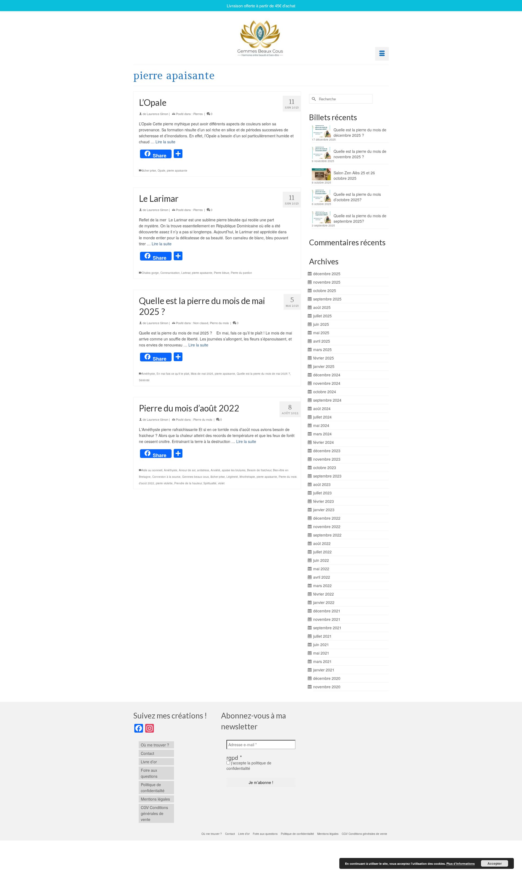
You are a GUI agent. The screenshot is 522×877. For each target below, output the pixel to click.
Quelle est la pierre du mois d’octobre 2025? (357, 196)
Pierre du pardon (241, 273)
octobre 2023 (324, 467)
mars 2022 (322, 585)
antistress (203, 470)
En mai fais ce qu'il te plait (173, 374)
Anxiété (215, 470)
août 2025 (322, 307)
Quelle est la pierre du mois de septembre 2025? (360, 218)
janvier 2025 (323, 366)
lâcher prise (149, 170)
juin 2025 (321, 324)
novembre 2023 (326, 459)
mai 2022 (321, 568)
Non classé (200, 323)
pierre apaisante (177, 170)
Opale (161, 170)
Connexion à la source (166, 477)
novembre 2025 (326, 282)
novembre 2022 (326, 526)
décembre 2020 (326, 678)
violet (221, 483)
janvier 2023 (323, 509)
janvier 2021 (323, 670)
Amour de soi (187, 470)
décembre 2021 (326, 610)
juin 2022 (321, 560)
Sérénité (144, 380)
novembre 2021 (326, 619)
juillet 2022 (322, 551)
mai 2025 (321, 332)
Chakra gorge (150, 273)
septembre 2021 (327, 627)
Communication (170, 273)
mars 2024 (322, 433)
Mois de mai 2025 (202, 374)
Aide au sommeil (152, 470)
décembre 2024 (326, 374)
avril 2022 (321, 577)
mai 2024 (321, 425)
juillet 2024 (322, 417)
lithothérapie (247, 477)
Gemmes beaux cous (195, 477)
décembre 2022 (326, 518)
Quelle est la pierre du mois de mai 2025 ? (263, 374)
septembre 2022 (327, 535)
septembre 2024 (327, 400)
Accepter (494, 863)
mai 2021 (321, 653)
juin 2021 (321, 644)
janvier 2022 (323, 602)
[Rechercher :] (340, 99)
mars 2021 (322, 661)
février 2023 (323, 501)
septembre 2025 (327, 299)
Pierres (198, 113)
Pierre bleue (221, 273)
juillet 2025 (322, 315)
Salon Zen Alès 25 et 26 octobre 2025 (354, 175)
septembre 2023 (327, 476)
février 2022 (323, 594)
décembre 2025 (326, 273)
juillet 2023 (322, 492)
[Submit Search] (313, 99)
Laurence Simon (157, 113)
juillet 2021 (322, 636)
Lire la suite (165, 141)
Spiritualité (209, 483)
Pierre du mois (219, 323)
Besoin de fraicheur (259, 470)
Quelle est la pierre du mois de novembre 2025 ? (360, 153)
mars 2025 (322, 349)
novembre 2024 (326, 383)
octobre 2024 (324, 391)
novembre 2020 (326, 686)
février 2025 (323, 358)
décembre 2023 (326, 450)
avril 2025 (321, 341)
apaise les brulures (234, 470)
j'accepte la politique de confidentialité (248, 765)
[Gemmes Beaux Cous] (261, 37)
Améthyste (148, 374)
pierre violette (164, 483)
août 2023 (322, 484)
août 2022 (322, 543)
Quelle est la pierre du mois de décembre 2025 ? (360, 132)
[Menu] (382, 54)
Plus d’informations (460, 863)
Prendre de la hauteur (188, 483)
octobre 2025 (324, 290)
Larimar (185, 273)
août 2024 (322, 408)
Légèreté (232, 477)
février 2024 (323, 442)
